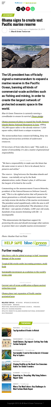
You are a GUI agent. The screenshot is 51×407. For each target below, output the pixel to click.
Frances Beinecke (32, 302)
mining (16, 305)
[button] (3, 3)
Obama (37, 307)
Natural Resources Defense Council (17, 307)
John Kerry (7, 305)
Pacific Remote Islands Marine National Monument (24, 311)
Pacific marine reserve (12, 309)
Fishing (20, 302)
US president (8, 313)
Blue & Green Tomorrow (20, 31)
